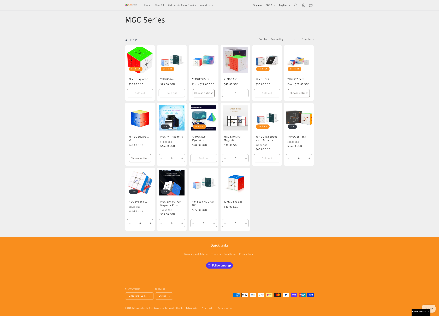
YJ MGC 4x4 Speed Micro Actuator (267, 138)
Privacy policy (208, 308)
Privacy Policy (247, 254)
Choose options (203, 93)
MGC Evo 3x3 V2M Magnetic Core (170, 203)
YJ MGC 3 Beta (200, 79)
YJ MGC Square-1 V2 (139, 138)
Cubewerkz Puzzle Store (142, 308)
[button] (206, 5)
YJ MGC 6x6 (230, 79)
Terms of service (225, 308)
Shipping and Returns (196, 254)
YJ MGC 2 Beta (295, 79)
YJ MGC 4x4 (167, 79)
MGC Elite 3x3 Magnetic (232, 138)
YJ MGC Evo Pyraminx (199, 138)
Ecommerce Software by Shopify (168, 308)
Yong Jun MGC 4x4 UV (203, 203)
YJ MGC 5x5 (262, 79)
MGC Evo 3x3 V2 (138, 201)
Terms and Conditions (223, 254)
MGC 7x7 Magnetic (171, 136)
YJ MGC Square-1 (139, 79)
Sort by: (263, 39)
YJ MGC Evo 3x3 (233, 201)
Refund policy (192, 308)
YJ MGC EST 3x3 (296, 136)
